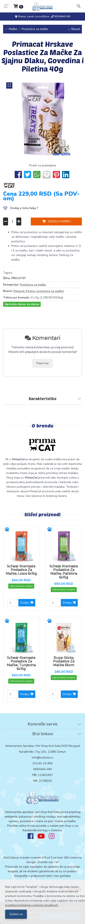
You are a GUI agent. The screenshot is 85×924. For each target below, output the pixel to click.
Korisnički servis (43, 724)
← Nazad (74, 29)
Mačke (13, 29)
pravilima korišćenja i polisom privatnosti (31, 905)
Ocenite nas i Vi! (48, 862)
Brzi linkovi (42, 734)
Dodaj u (25, 603)
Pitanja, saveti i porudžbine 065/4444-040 (43, 16)
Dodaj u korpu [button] (57, 221)
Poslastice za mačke (35, 29)
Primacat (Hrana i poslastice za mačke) (38, 291)
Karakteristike (43, 398)
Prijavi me (42, 363)
